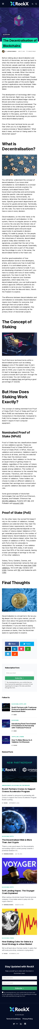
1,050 (4, 573)
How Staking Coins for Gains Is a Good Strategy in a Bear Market (17, 942)
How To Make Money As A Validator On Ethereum (22, 741)
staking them (16, 379)
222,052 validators (9, 501)
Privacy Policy (28, 1019)
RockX (22, 1015)
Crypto (21, 704)
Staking (5, 365)
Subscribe (18, 678)
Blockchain (6, 34)
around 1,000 (18, 503)
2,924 (4, 570)
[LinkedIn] (20, 1024)
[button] (3, 4)
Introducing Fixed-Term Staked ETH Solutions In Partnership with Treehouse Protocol (24, 726)
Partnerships (26, 785)
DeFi (25, 704)
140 (28, 501)
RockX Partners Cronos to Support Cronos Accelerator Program (18, 790)
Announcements (6, 785)
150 (19, 570)
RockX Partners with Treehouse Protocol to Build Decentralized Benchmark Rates (24, 709)
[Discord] (25, 1024)
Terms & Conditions (13, 1019)
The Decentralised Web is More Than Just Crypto (17, 841)
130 (20, 568)
